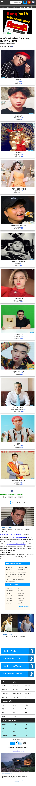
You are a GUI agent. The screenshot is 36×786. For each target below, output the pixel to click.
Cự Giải (15, 697)
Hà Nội (19, 588)
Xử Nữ (4, 685)
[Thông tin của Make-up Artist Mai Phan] (17, 296)
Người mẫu (22, 7)
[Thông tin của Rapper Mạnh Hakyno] (17, 259)
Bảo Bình (27, 689)
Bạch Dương (17, 693)
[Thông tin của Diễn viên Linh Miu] (17, 150)
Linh (26, 724)
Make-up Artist (18, 300)
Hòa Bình (20, 595)
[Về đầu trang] (34, 784)
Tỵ (25, 716)
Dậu (3, 709)
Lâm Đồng (20, 603)
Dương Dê (18, 335)
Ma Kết (15, 689)
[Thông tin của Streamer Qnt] (17, 442)
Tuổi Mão (18, 302)
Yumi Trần (20, 577)
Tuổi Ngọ (18, 338)
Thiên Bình (16, 685)
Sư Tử (27, 697)
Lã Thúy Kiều (9, 567)
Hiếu (26, 728)
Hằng (14, 732)
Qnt (18, 444)
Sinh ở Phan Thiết (11, 658)
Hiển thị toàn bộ (24, 606)
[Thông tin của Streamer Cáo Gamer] (17, 369)
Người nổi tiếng (4, 43)
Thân (26, 705)
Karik (18, 80)
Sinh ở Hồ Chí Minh (12, 674)
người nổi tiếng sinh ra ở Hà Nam (16, 544)
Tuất (14, 709)
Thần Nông (28, 685)
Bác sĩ (18, 482)
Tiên (14, 728)
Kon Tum (20, 600)
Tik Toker (18, 118)
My (3, 728)
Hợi (26, 709)
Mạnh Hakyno (18, 262)
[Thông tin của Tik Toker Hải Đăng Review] (17, 223)
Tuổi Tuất (18, 192)
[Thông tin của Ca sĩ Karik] (17, 77)
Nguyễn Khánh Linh (23, 569)
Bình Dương (9, 590)
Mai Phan (18, 298)
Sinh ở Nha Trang (12, 666)
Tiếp (24, 502)
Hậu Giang (9, 595)
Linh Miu (18, 152)
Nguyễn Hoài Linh (22, 572)
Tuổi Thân (19, 411)
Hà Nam (12, 43)
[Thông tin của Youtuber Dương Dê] (17, 332)
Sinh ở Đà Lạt (10, 651)
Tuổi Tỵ (18, 83)
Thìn (14, 716)
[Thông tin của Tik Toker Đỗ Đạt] (17, 114)
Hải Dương (21, 593)
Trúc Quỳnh (21, 579)
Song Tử (4, 697)
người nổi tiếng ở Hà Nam (18, 537)
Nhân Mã (4, 689)
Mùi (14, 705)
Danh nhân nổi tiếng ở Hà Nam (10, 534)
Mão (3, 716)
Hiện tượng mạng (18, 409)
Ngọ (3, 705)
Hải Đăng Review (18, 225)
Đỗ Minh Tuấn (18, 480)
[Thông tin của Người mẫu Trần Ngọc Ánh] (17, 187)
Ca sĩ (3, 7)
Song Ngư (5, 693)
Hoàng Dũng (18, 408)
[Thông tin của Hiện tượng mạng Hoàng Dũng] (17, 405)
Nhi (3, 732)
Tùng (14, 724)
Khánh (15, 735)
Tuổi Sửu (18, 265)
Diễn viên (15, 7)
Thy (26, 735)
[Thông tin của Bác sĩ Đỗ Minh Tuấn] (17, 478)
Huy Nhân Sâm (10, 572)
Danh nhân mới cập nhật (13, 563)
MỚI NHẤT (29, 7)
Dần (26, 712)
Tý (3, 712)
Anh (26, 732)
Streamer (18, 373)
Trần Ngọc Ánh (19, 189)
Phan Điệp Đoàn (22, 567)
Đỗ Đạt (18, 116)
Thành (4, 724)
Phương (4, 735)
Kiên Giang (9, 600)
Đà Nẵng (20, 590)
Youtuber (18, 336)
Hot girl (9, 7)
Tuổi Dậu (18, 156)
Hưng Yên (9, 598)
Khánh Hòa (21, 598)
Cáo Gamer (18, 371)
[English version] (33, 2)
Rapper (18, 263)
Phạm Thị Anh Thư (11, 574)
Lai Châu (8, 603)
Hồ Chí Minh (9, 588)
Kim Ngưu (28, 693)
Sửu (14, 712)
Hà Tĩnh (8, 593)
